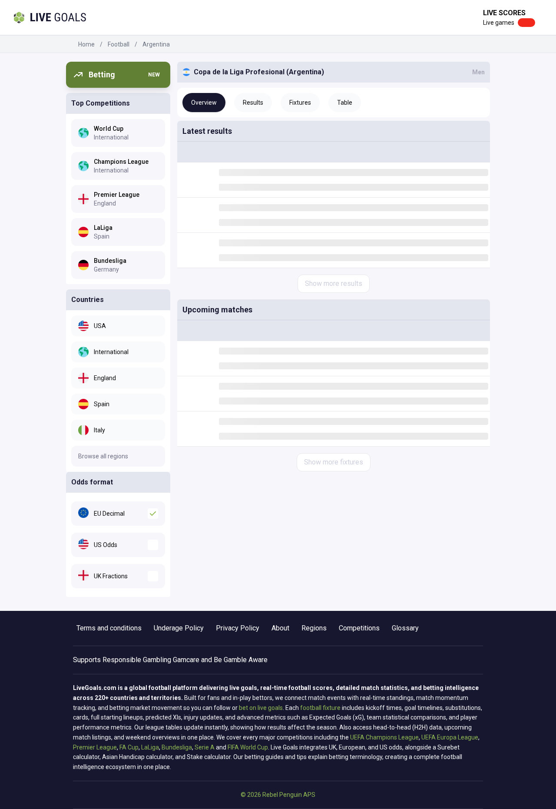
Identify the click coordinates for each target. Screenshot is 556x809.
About (280, 628)
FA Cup (129, 747)
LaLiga (150, 747)
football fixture (320, 707)
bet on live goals (261, 707)
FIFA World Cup (248, 747)
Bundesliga (177, 747)
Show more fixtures (333, 462)
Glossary (405, 628)
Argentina (156, 44)
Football (118, 44)
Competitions (359, 628)
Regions (314, 628)
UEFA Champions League (384, 737)
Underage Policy (179, 628)
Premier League (95, 747)
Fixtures (300, 102)
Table (344, 102)
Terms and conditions (109, 628)
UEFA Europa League (449, 737)
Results (253, 102)
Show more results (333, 283)
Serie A (205, 747)
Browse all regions (103, 456)
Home (86, 44)
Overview (204, 102)
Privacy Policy (237, 628)
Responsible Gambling (137, 660)
